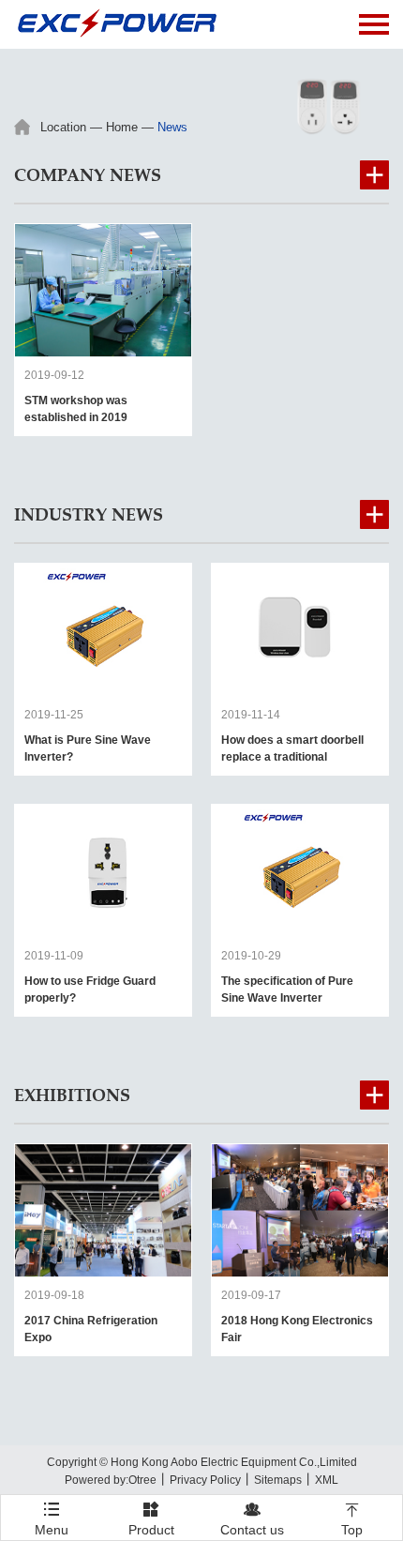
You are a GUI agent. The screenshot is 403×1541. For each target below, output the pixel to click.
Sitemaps (278, 1480)
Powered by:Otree (111, 1480)
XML (326, 1480)
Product (151, 1519)
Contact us (252, 1519)
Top (352, 1519)
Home (122, 127)
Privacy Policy (205, 1480)
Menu (51, 1513)
